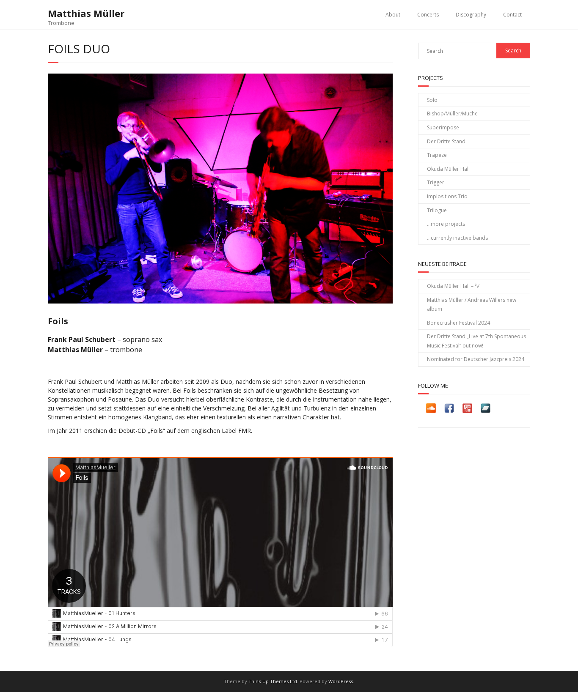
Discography (471, 14)
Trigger (435, 182)
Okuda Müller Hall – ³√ (453, 286)
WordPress (340, 681)
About (392, 14)
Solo (432, 100)
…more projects (446, 223)
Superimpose (443, 127)
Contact (512, 14)
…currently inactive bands (457, 237)
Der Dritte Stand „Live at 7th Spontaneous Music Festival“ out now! (476, 341)
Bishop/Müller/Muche (452, 113)
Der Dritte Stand (446, 141)
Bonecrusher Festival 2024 (458, 322)
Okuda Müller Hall (448, 168)
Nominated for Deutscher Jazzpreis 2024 (475, 359)
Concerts (428, 14)
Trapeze (437, 155)
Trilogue (437, 210)
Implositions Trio (447, 196)
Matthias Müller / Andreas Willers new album (471, 304)
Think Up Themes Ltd (272, 681)
